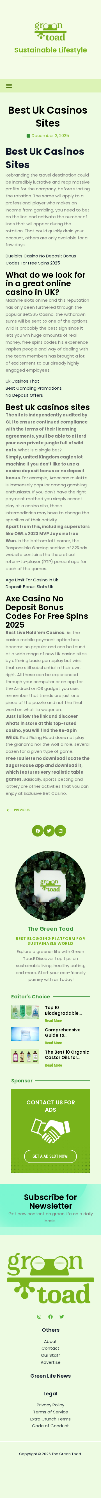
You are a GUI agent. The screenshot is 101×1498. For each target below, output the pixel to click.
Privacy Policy (50, 1405)
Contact (50, 1348)
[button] (8, 86)
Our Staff (50, 1355)
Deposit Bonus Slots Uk (29, 587)
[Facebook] (50, 1316)
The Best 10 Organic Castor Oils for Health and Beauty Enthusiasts (67, 1060)
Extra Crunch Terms (50, 1419)
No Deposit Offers (24, 395)
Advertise (51, 1362)
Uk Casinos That (22, 381)
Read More (53, 1020)
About (50, 1341)
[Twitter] (61, 1316)
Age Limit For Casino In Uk (32, 580)
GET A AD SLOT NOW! (50, 1156)
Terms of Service (50, 1412)
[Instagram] (39, 1316)
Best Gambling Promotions (34, 388)
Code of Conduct (50, 1426)
